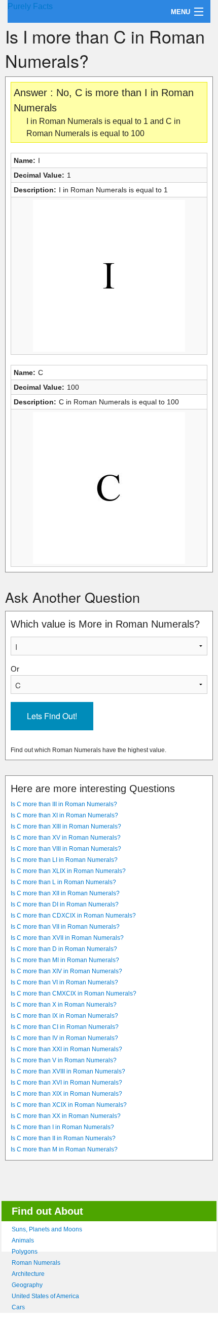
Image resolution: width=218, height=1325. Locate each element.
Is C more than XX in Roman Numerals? (66, 1116)
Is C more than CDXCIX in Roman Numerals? (73, 915)
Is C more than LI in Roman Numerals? (64, 859)
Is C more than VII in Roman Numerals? (65, 926)
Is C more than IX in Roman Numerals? (64, 1015)
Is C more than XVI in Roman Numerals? (66, 1082)
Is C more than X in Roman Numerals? (64, 1004)
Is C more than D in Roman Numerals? (64, 949)
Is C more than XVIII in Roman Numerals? (68, 1071)
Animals (23, 1240)
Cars (18, 1307)
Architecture (28, 1273)
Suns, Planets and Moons (47, 1229)
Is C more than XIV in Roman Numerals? (66, 971)
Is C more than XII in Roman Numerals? (65, 893)
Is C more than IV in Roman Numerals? (64, 1038)
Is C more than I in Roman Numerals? (62, 1127)
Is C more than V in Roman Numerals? (64, 1060)
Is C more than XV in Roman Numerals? (66, 837)
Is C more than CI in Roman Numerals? (65, 1026)
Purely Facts (30, 6)
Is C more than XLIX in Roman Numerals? (68, 871)
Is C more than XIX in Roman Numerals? (66, 1093)
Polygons (25, 1251)
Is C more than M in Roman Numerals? (64, 1149)
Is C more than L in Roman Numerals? (63, 882)
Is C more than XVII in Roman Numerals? (67, 937)
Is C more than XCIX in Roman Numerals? (69, 1104)
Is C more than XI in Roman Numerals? (64, 815)
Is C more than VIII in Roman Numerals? (66, 848)
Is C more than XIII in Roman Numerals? (66, 826)
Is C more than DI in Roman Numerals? (65, 904)
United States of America (45, 1296)
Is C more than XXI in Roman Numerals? (66, 1049)
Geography (27, 1285)
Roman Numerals (36, 1262)
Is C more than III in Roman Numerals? (64, 804)
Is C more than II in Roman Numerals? (63, 1138)
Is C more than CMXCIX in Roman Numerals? (73, 993)
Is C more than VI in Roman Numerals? (64, 982)
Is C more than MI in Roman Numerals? (65, 960)
